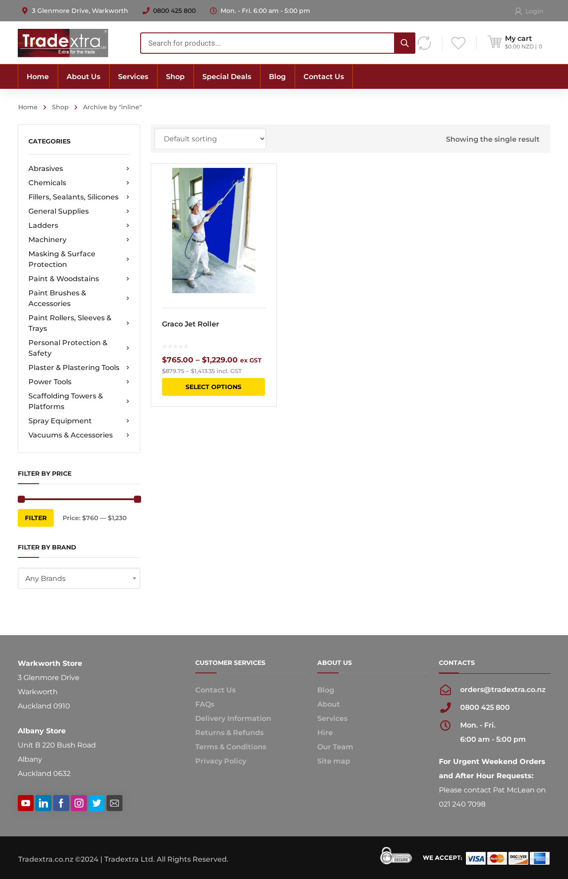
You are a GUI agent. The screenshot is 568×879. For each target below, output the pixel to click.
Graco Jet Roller (190, 324)
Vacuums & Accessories (70, 435)
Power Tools (49, 382)
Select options (213, 387)
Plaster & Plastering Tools (73, 367)
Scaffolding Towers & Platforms (65, 401)
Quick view (214, 231)
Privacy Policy (220, 761)
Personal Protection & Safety (67, 348)
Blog (325, 690)
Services (332, 718)
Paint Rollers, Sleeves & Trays (69, 323)
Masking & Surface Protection (61, 259)
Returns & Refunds (229, 732)
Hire (325, 732)
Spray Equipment (60, 421)
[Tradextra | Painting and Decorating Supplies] (63, 42)
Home (28, 107)
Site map (333, 761)
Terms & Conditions (230, 747)
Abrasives (45, 168)
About (328, 704)
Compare (264, 199)
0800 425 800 (174, 11)
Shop (60, 107)
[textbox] (79, 578)
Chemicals (47, 183)
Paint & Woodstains (63, 278)
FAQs (204, 704)
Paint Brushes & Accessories (57, 298)
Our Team (335, 747)
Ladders (43, 225)
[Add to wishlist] (264, 183)
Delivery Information (233, 718)
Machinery (47, 239)
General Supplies (58, 211)
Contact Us (215, 690)
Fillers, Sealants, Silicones (73, 197)
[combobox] (277, 43)
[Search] (404, 43)
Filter (36, 518)
